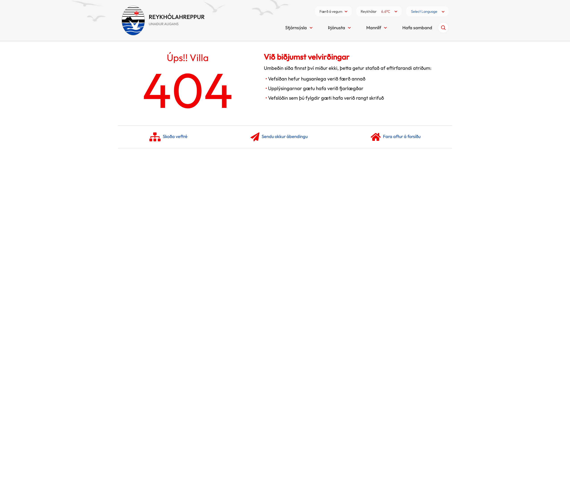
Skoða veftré (175, 136)
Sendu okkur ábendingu (285, 136)
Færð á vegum (331, 11)
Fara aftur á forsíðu (402, 136)
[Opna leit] (443, 27)
